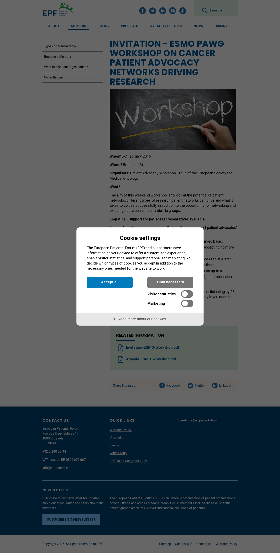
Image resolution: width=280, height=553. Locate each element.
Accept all (109, 282)
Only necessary (170, 282)
